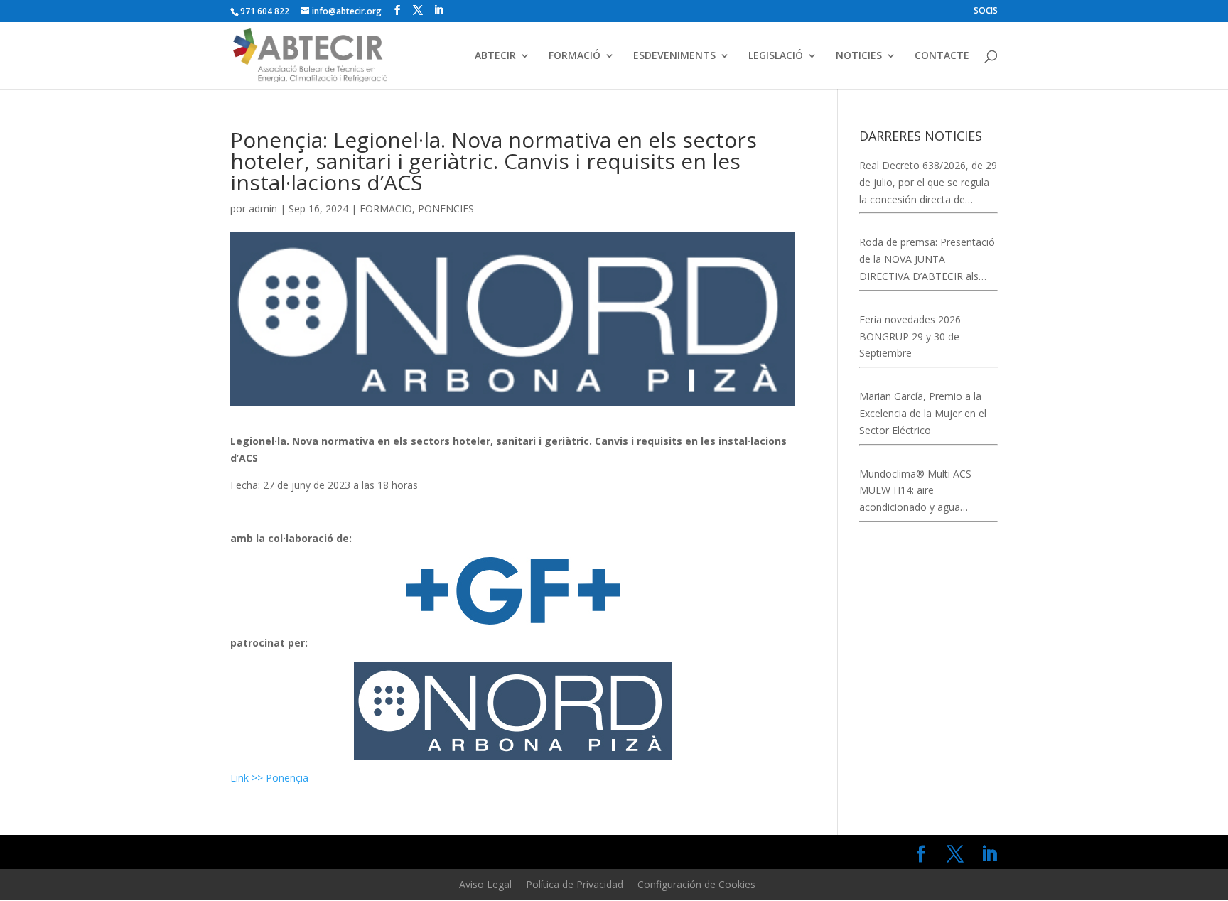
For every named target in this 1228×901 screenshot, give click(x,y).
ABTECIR (495, 56)
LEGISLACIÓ (775, 56)
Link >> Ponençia (270, 777)
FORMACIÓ (574, 56)
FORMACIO (386, 208)
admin (263, 208)
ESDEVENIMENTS (674, 56)
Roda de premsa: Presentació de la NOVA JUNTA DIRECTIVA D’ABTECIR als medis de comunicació (927, 259)
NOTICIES (859, 56)
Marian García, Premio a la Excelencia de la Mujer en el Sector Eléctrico (922, 413)
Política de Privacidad (574, 884)
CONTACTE (942, 56)
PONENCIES (446, 208)
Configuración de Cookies (696, 884)
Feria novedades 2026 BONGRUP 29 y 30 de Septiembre (910, 336)
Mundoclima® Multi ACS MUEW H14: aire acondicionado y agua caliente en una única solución (928, 491)
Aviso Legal (485, 884)
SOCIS (986, 11)
